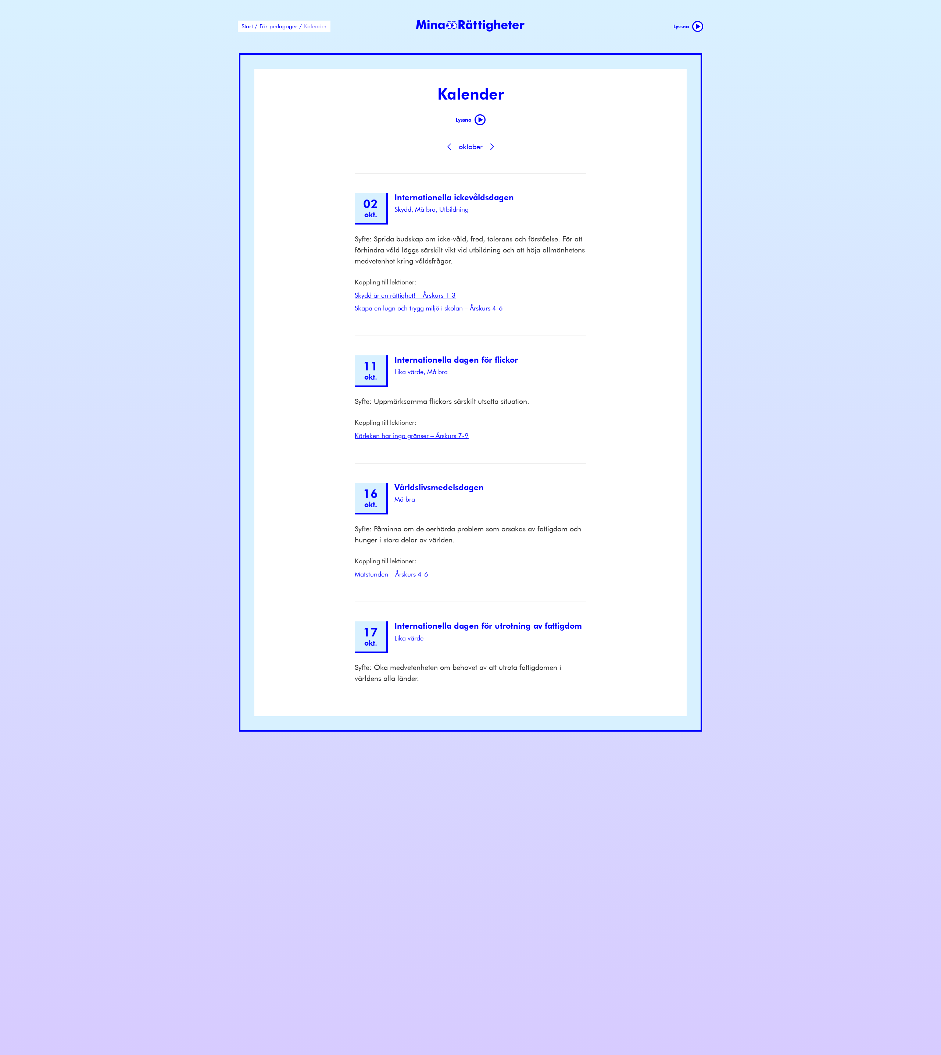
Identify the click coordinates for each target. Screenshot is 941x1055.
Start (247, 26)
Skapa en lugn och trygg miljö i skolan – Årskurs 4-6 (429, 308)
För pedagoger (278, 26)
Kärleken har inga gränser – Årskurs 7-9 (412, 435)
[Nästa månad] (491, 146)
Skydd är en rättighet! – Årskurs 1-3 (405, 295)
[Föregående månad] (449, 146)
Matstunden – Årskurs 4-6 (391, 574)
